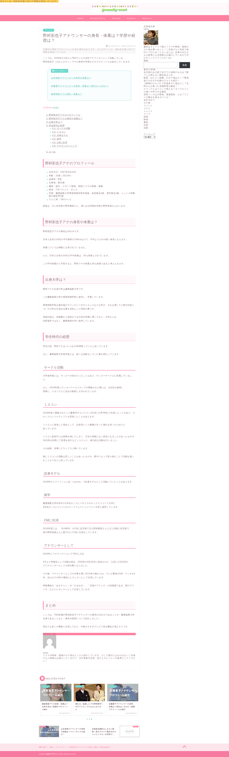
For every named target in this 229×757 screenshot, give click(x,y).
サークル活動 (61, 128)
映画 (146, 119)
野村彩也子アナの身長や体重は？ (64, 118)
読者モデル (60, 135)
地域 (146, 117)
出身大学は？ (54, 122)
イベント (148, 105)
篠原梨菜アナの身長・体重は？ (66, 94)
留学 (56, 139)
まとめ (51, 152)
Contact (131, 18)
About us (147, 18)
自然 (146, 125)
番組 (146, 122)
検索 (146, 60)
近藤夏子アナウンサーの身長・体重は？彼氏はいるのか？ (80, 86)
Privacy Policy (97, 18)
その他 (147, 103)
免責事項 (48, 754)
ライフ (147, 114)
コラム (147, 108)
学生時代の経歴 (55, 125)
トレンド (148, 111)
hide (56, 107)
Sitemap (116, 18)
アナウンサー (48, 30)
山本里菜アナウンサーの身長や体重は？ (71, 78)
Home (80, 18)
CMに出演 (59, 142)
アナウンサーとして (64, 146)
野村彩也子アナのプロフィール (63, 115)
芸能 (146, 128)
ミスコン (59, 132)
